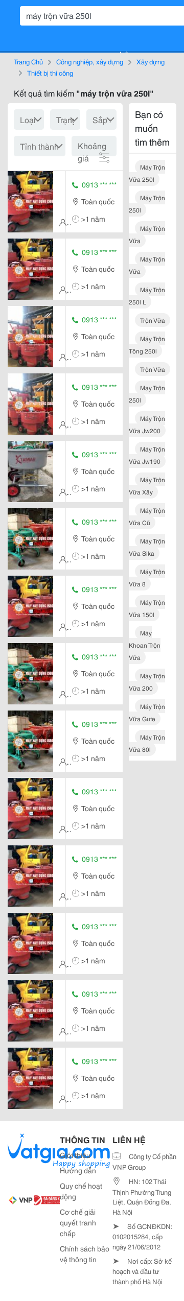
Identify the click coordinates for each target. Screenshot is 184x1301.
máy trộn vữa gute (147, 712)
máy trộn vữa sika (147, 546)
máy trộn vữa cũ (147, 516)
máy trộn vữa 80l (147, 742)
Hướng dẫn (78, 1170)
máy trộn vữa (147, 234)
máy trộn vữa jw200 (147, 424)
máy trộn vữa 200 (147, 681)
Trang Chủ (28, 61)
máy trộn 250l (147, 203)
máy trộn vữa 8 (147, 577)
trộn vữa (152, 320)
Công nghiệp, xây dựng (89, 61)
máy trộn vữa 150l (147, 608)
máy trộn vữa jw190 (147, 454)
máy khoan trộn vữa (144, 644)
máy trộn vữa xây (147, 485)
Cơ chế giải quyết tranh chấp (78, 1222)
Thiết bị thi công (50, 72)
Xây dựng (150, 61)
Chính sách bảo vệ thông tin (84, 1253)
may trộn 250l (147, 393)
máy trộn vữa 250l (147, 172)
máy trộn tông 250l (147, 344)
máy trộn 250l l (147, 295)
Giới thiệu (75, 1155)
